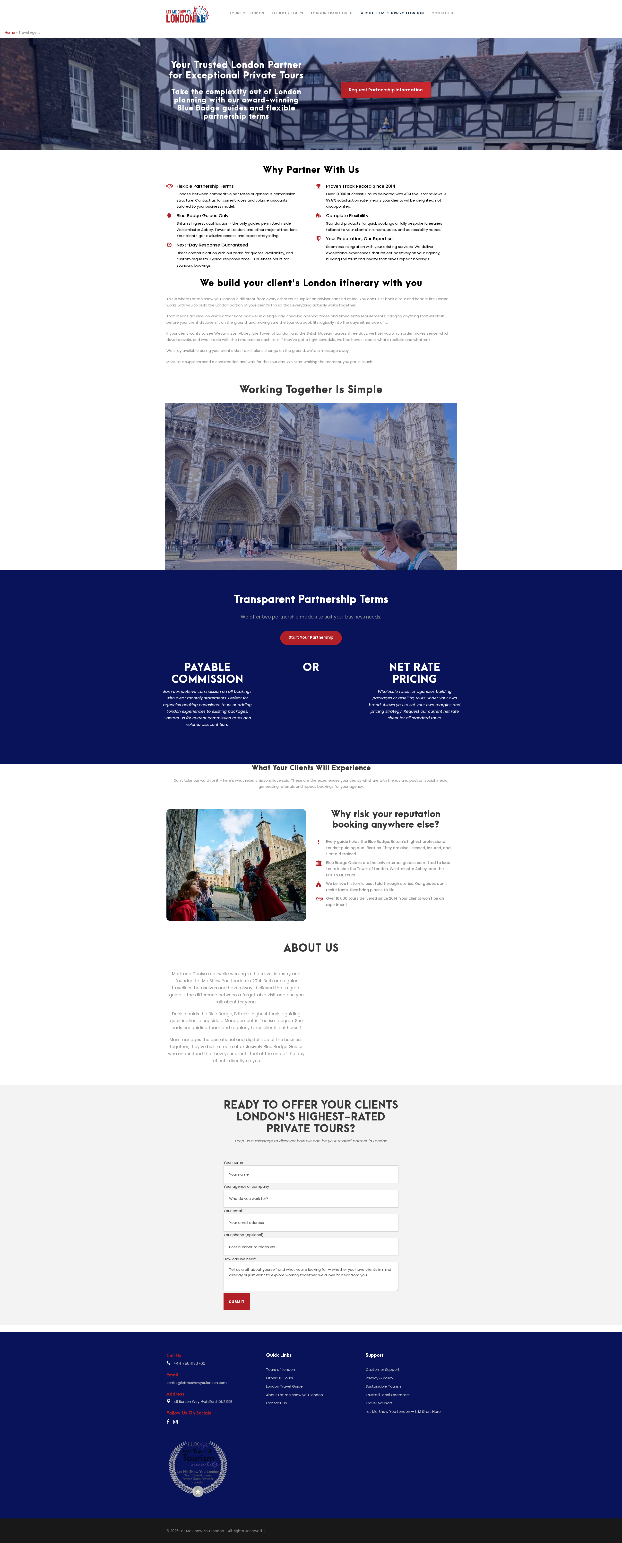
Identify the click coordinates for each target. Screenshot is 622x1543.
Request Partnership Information (386, 90)
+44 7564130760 (189, 1363)
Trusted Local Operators (388, 1394)
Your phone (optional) (244, 1234)
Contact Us (444, 13)
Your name (233, 1162)
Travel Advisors (379, 1403)
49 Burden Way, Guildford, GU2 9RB (202, 1401)
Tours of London (246, 13)
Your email (233, 1210)
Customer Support (383, 1369)
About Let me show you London (392, 13)
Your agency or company (246, 1186)
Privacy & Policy (379, 1378)
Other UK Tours (287, 13)
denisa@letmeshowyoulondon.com (196, 1382)
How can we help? (240, 1259)
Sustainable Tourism (384, 1386)
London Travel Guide (332, 13)
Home (10, 32)
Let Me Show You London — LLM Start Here (403, 1411)
